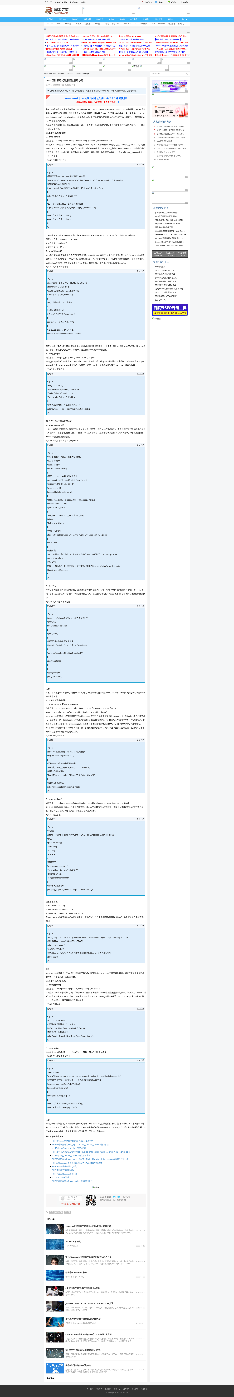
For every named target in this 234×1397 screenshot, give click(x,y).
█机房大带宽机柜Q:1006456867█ (168, 39)
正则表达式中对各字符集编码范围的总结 (83, 1319)
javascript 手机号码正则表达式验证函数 (171, 148)
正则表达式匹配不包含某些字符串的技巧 (172, 126)
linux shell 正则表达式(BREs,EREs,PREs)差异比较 (88, 1226)
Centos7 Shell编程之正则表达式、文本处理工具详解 (88, 1334)
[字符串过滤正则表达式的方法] (55, 1368)
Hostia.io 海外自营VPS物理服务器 (132, 39)
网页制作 (62, 19)
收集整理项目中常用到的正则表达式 (169, 220)
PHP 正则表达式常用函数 (63, 1170)
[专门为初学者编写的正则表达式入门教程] (55, 1353)
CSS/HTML (127, 24)
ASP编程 (97, 24)
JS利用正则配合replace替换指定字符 (170, 145)
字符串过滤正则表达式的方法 (78, 1365)
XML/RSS (161, 24)
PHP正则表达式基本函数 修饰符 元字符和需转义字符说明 (77, 1163)
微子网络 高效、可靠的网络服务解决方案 (134, 49)
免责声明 (117, 1389)
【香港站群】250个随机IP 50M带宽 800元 (99, 46)
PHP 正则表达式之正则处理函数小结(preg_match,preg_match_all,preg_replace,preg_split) (91, 1152)
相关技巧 (181, 24)
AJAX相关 (77, 24)
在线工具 (84, 2)
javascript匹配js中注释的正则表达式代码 (170, 242)
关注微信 (174, 2)
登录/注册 (148, 2)
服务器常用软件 (61, 2)
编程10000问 (116, 24)
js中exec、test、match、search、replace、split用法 (89, 1303)
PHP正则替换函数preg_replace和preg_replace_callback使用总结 (80, 1145)
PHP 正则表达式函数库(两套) (64, 1166)
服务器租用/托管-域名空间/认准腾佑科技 (170, 52)
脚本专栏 (87, 19)
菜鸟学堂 (48, 2)
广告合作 (99, 1389)
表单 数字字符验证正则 (164, 227)
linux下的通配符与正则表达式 (166, 216)
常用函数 (67, 1212)
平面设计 (171, 19)
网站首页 (50, 19)
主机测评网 (74, 2)
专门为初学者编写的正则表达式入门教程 (83, 1350)
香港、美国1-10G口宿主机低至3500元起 (134, 46)
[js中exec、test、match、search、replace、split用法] (55, 1306)
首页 (54, 74)
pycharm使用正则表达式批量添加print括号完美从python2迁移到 (179, 238)
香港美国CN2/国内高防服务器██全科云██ (62, 55)
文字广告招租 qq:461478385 (130, 36)
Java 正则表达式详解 (164, 141)
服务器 (122, 19)
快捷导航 (184, 2)
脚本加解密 (143, 24)
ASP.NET (59, 24)
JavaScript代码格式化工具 (164, 270)
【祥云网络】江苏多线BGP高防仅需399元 (171, 49)
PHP (51, 1212)
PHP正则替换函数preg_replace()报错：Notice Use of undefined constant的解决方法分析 (90, 1159)
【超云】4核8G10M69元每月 (94, 52)
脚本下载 (99, 19)
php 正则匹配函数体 (60, 1177)
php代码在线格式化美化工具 (166, 278)
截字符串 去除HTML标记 (76, 1272)
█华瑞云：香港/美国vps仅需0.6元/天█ (133, 52)
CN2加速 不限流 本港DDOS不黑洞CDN (97, 36)
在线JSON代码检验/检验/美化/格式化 (169, 289)
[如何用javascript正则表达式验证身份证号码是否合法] (55, 1260)
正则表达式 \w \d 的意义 (166, 152)
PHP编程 (68, 24)
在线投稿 (144, 1389)
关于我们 (90, 1389)
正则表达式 (87, 24)
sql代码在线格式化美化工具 (165, 281)
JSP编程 (106, 24)
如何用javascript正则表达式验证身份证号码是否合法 (88, 1257)
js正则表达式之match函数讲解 (166, 213)
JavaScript (49, 24)
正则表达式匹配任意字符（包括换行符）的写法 (175, 134)
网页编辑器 (171, 24)
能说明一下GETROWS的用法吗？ (168, 224)
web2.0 (152, 24)
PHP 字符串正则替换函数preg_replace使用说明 (72, 1141)
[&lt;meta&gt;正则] (55, 1244)
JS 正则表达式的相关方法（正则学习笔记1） (172, 231)
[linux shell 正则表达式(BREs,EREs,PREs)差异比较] (55, 1229)
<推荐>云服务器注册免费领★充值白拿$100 (62, 36)
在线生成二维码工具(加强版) (166, 296)
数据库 (111, 19)
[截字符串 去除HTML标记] (55, 1275)
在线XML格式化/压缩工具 (165, 274)
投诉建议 (135, 1389)
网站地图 (126, 1389)
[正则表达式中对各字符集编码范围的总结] (55, 1322)
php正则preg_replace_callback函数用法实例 (71, 1156)
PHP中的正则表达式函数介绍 (64, 1174)
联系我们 (108, 1389)
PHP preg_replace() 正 (165, 159)
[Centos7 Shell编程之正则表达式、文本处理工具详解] (55, 1337)
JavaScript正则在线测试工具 (165, 292)
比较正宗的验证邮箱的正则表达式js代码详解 (173, 137)
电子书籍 (133, 19)
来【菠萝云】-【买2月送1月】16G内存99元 (63, 39)
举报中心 (160, 2)
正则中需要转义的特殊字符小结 (169, 156)
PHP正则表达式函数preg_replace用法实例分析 (72, 1181)
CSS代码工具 (160, 267)
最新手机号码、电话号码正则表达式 (170, 130)
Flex (135, 24)
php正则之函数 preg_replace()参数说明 (69, 1148)
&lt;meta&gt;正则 (73, 1242)
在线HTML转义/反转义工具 (165, 285)
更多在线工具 (160, 300)
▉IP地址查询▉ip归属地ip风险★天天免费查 (99, 43)
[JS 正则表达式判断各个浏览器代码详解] (55, 1291)
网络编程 (75, 19)
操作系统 (146, 19)
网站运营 (158, 19)
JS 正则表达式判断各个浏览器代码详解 (82, 1288)
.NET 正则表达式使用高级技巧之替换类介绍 (172, 246)
